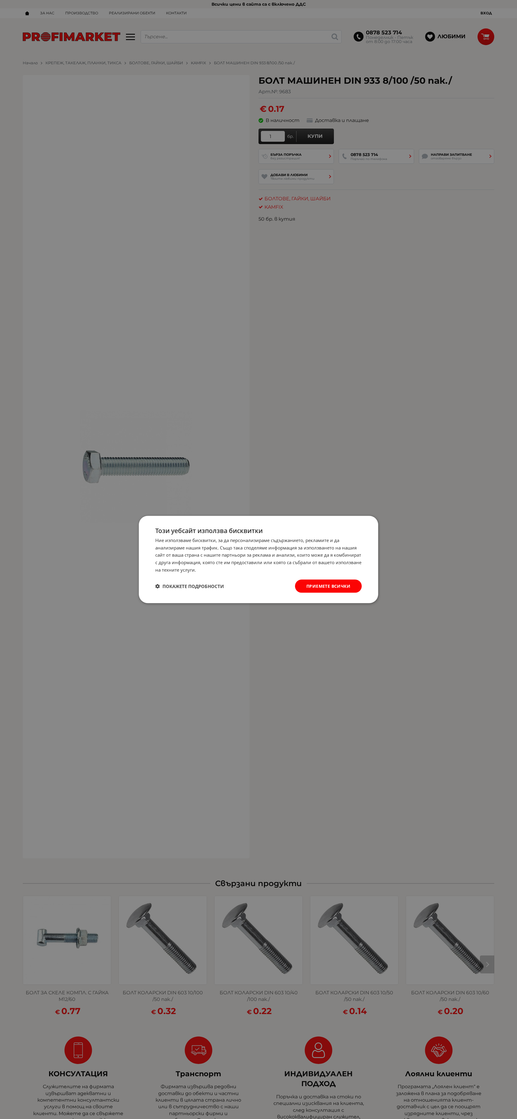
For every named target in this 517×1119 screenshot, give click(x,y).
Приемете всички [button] (328, 586)
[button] (189, 586)
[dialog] (258, 559)
